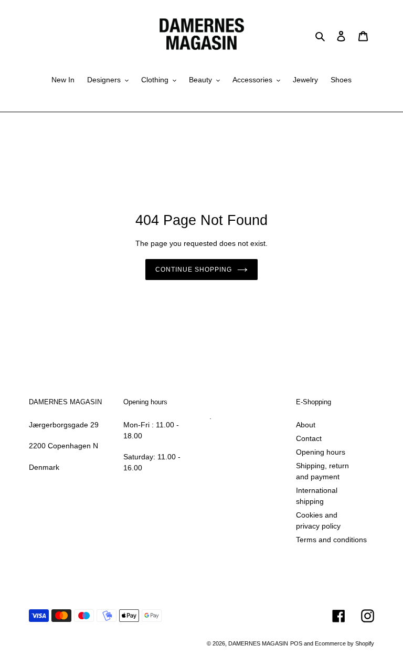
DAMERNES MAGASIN (258, 643)
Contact (309, 438)
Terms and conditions (331, 539)
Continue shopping (193, 269)
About (305, 425)
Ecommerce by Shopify (344, 643)
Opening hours (320, 452)
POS (296, 643)
